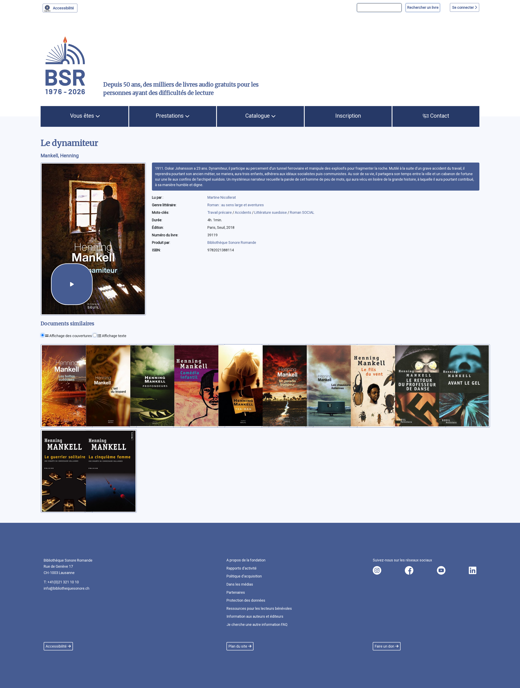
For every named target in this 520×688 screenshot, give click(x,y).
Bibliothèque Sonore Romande (231, 242)
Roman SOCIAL (302, 212)
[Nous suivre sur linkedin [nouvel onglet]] (472, 570)
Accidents (243, 212)
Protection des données (245, 600)
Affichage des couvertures (70, 336)
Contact (439, 116)
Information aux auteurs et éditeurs (254, 616)
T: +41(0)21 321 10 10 (61, 582)
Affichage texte (113, 336)
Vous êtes (82, 116)
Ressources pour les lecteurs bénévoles (259, 608)
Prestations (170, 116)
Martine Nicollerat (221, 197)
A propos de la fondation (245, 560)
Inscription (348, 116)
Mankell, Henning (60, 155)
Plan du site (238, 646)
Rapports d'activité (241, 568)
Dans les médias (239, 584)
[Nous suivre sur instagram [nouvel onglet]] (377, 570)
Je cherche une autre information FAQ (256, 624)
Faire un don (384, 646)
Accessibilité (63, 8)
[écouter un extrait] (72, 284)
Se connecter (463, 7)
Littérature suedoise (271, 212)
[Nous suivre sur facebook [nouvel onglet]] (409, 570)
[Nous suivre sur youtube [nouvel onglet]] (441, 570)
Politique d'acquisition (244, 576)
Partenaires (235, 592)
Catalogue (258, 116)
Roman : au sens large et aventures (235, 205)
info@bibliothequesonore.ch (66, 588)
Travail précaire (220, 212)
